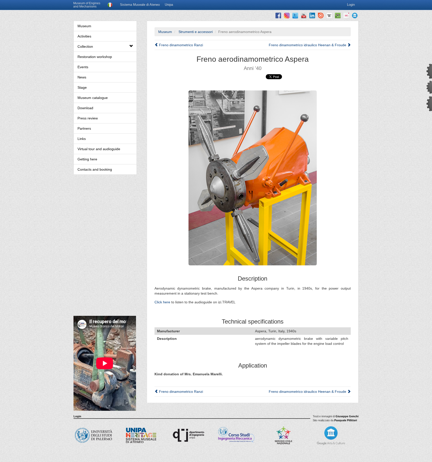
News (82, 77)
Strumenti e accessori (195, 32)
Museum (84, 26)
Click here (162, 302)
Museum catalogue (93, 98)
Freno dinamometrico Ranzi (180, 45)
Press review (88, 118)
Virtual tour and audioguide (99, 149)
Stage (82, 87)
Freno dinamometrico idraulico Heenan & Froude (308, 45)
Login (77, 416)
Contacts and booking (95, 169)
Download (85, 108)
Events (83, 67)
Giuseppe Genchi (347, 416)
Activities (84, 36)
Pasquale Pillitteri (345, 420)
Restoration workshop (95, 57)
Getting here (87, 159)
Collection (85, 46)
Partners (84, 128)
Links (82, 139)
